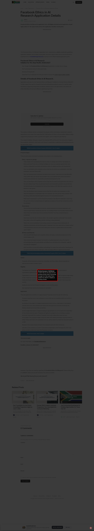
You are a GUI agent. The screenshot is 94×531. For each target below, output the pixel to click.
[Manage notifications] (91, 528)
